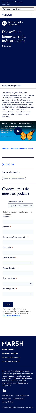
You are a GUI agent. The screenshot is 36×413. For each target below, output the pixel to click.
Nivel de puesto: (9, 289)
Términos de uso (7, 396)
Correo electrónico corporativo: (15, 237)
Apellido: (6, 227)
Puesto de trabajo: (10, 268)
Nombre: (6, 216)
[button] (33, 3)
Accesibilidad (6, 399)
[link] (3, 164)
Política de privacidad (11, 315)
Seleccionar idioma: (15, 202)
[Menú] (33, 15)
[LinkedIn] (4, 390)
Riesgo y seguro (8, 349)
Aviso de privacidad (22, 396)
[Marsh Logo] (12, 344)
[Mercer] (9, 15)
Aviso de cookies (18, 399)
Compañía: (7, 247)
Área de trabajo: (9, 278)
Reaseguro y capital (10, 353)
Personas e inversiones (11, 357)
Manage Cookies (7, 402)
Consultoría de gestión (11, 361)
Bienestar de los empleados (14, 178)
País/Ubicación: (9, 258)
